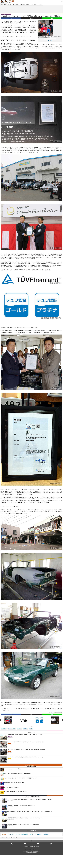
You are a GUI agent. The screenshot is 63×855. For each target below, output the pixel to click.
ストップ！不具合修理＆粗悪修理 (22, 834)
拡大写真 (51, 40)
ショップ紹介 (3, 4)
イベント (40, 4)
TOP (31, 841)
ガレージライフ (34, 4)
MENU (61, 1)
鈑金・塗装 (23, 4)
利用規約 (32, 846)
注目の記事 (4, 728)
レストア (28, 4)
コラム (31, 728)
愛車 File (9, 4)
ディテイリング (16, 4)
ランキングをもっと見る (31, 830)
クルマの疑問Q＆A (38, 834)
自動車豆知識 (46, 834)
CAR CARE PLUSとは (27, 846)
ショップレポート (12, 728)
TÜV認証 (26, 728)
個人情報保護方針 (36, 846)
